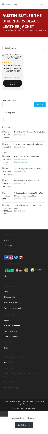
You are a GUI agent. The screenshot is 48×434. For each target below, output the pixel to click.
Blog (6, 348)
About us (8, 246)
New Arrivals (9, 297)
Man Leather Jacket (12, 302)
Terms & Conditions (12, 337)
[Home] (3, 30)
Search (39, 104)
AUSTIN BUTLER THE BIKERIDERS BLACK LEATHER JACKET (12, 68)
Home (6, 240)
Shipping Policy (10, 331)
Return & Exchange (12, 326)
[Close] (4, 414)
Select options (12, 83)
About (18, 401)
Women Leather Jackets (14, 308)
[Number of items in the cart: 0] (3, 120)
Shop (6, 291)
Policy (6, 320)
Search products (9, 100)
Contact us (8, 362)
